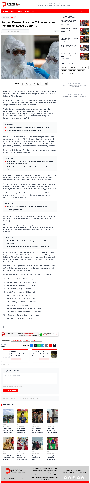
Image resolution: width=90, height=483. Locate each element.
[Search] (85, 11)
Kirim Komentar (11, 390)
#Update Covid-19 (36, 340)
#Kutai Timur (76, 77)
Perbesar (54, 37)
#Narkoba (64, 74)
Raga (20, 11)
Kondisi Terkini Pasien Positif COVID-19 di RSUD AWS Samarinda (28, 246)
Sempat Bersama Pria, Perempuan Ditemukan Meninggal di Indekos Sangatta (69, 30)
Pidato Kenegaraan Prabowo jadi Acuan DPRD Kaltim (24, 130)
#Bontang (64, 67)
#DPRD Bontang (74, 74)
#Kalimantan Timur (16, 340)
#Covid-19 (26, 340)
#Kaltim (64, 70)
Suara (34, 11)
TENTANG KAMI (67, 470)
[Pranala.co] (16, 471)
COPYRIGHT (82, 472)
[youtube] (78, 477)
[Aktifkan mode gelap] (81, 11)
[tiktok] (82, 477)
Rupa (27, 11)
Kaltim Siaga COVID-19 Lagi (16, 210)
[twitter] (69, 477)
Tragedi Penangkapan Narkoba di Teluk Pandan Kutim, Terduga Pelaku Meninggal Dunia (69, 38)
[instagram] (73, 477)
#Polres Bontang (66, 77)
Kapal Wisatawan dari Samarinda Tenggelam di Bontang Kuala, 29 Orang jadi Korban (68, 22)
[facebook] (65, 477)
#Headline (72, 67)
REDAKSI (78, 470)
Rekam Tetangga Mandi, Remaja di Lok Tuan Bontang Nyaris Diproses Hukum (69, 55)
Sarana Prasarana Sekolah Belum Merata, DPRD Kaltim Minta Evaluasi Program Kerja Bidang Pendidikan (69, 47)
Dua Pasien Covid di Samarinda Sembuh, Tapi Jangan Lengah (27, 207)
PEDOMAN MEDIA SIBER (68, 472)
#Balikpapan (72, 70)
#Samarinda (81, 70)
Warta (5, 11)
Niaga (13, 11)
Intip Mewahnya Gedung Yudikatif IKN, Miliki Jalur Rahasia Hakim (28, 127)
